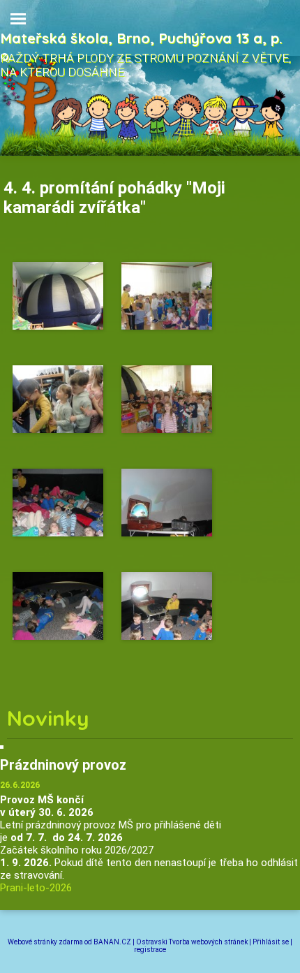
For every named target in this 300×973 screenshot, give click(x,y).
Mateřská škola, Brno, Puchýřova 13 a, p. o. (141, 46)
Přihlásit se (271, 942)
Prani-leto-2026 (36, 887)
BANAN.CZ (112, 942)
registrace (150, 949)
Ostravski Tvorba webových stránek (192, 942)
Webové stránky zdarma (45, 942)
